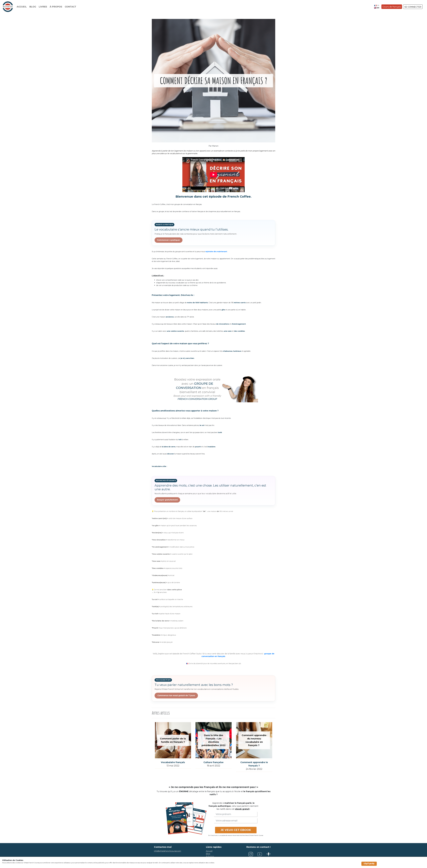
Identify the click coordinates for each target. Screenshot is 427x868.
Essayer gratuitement (167, 500)
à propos (210, 856)
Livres (43, 6)
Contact (70, 6)
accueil (209, 851)
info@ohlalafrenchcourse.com (167, 851)
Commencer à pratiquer (168, 240)
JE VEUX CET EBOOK (236, 830)
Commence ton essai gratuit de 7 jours (176, 695)
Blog (32, 6)
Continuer (369, 864)
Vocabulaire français (173, 762)
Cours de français (392, 6)
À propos (56, 6)
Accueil (22, 6)
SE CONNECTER (412, 6)
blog (208, 854)
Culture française (213, 762)
